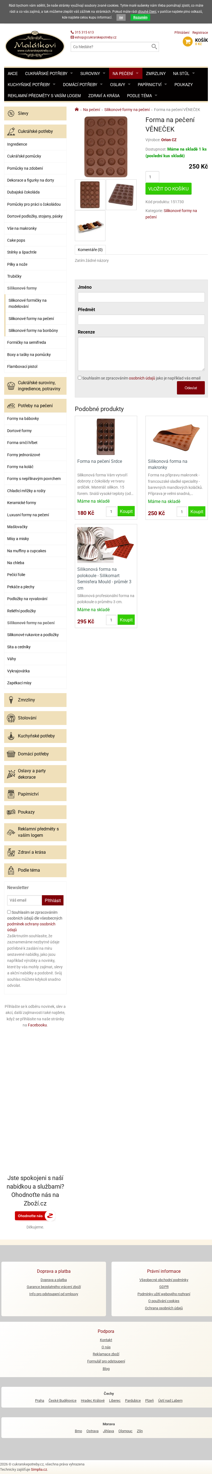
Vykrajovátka (18, 671)
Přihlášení (181, 33)
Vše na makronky (22, 228)
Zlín (140, 1431)
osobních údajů (142, 378)
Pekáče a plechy (21, 587)
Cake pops (16, 240)
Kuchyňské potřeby (29, 84)
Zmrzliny (156, 73)
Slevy (23, 113)
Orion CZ (169, 140)
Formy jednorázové (23, 455)
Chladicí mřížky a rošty (26, 491)
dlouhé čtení (147, 12)
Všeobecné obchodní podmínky (163, 1280)
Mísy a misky (18, 538)
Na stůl (181, 73)
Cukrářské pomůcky (24, 156)
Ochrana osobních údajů (164, 1308)
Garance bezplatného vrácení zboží (54, 1287)
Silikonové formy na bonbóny (33, 330)
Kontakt (106, 1340)
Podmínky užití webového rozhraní (163, 1294)
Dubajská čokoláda (23, 192)
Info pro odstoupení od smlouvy (53, 1294)
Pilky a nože (17, 264)
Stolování (27, 718)
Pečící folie (16, 574)
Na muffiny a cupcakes (26, 551)
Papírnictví (149, 84)
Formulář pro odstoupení (106, 1361)
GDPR (164, 1287)
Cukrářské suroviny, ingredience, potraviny (39, 385)
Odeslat (191, 387)
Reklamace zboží (106, 1354)
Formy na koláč (20, 466)
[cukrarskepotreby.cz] (35, 45)
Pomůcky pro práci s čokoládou (34, 204)
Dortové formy (19, 430)
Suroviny (90, 73)
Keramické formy (21, 502)
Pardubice (133, 1400)
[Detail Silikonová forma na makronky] (176, 436)
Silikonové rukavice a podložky (33, 635)
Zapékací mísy (19, 683)
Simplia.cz (39, 1469)
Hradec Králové (93, 1400)
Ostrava (92, 1431)
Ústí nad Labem (170, 1400)
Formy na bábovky (23, 418)
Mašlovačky (17, 527)
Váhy (11, 659)
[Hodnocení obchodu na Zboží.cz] (35, 1215)
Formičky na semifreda (26, 342)
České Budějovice (62, 1400)
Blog (106, 1369)
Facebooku (37, 1025)
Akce (13, 73)
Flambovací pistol (22, 366)
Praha (39, 1400)
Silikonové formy (22, 288)
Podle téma (139, 95)
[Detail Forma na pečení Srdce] (106, 436)
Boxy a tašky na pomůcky (29, 354)
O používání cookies (163, 1301)
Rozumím (140, 17)
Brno (78, 1431)
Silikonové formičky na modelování (28, 303)
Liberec (115, 1400)
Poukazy (183, 84)
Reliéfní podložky (21, 611)
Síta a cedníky (19, 647)
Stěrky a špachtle (21, 252)
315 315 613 (84, 32)
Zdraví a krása (104, 95)
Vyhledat (154, 47)
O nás (106, 1347)
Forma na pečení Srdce (99, 461)
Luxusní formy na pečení (28, 515)
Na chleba (15, 563)
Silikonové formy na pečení (31, 318)
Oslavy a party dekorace (32, 773)
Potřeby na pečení (35, 405)
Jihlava (108, 1431)
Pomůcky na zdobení (25, 168)
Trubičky (14, 276)
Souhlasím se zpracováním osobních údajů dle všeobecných (34, 921)
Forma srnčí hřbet (22, 442)
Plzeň (149, 1400)
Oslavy (117, 84)
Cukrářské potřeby (46, 73)
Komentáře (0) (90, 249)
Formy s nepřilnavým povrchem (34, 478)
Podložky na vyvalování (27, 599)
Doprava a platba (54, 1280)
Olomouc (125, 1431)
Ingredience (17, 144)
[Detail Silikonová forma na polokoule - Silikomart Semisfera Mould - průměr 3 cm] (106, 544)
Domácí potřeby (80, 84)
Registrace (200, 33)
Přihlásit (53, 900)
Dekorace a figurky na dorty (30, 180)
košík (201, 42)
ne (121, 17)
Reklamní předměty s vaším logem (44, 95)
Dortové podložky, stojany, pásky (35, 216)
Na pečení (123, 73)
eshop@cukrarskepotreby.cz (95, 37)
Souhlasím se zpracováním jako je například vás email (140, 378)
